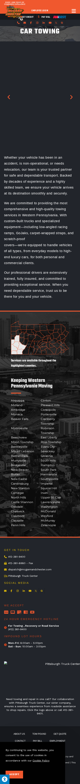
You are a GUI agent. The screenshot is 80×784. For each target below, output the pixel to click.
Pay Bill (37, 741)
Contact (20, 741)
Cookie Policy (41, 760)
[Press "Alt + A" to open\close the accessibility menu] (4, 779)
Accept (14, 774)
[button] (9, 97)
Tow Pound (39, 734)
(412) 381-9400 (17, 629)
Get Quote (60, 734)
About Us (19, 734)
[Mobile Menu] (74, 10)
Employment (57, 741)
